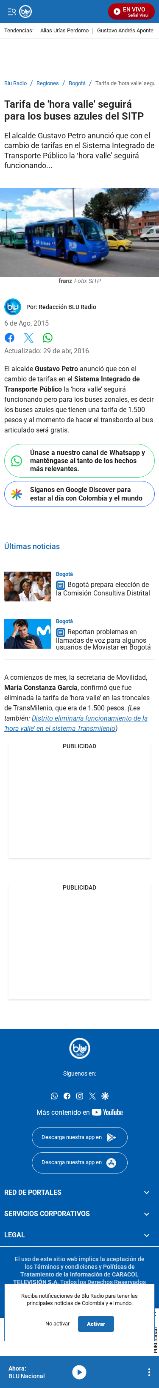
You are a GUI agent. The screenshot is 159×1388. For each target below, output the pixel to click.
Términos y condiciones (66, 1266)
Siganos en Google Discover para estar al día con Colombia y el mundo (86, 494)
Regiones (47, 83)
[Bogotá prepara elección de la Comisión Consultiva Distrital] (27, 586)
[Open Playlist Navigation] (149, 1372)
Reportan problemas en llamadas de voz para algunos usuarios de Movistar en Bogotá (103, 639)
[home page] (80, 1048)
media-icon (79, 1372)
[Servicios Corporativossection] (147, 1214)
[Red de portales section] (147, 1192)
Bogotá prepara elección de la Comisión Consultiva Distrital (103, 589)
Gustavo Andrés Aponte (125, 31)
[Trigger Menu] (11, 11)
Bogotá (77, 83)
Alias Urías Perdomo (64, 31)
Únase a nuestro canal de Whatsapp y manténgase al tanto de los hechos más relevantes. (87, 461)
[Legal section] (147, 1235)
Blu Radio (15, 83)
